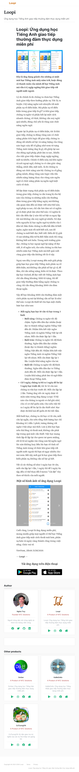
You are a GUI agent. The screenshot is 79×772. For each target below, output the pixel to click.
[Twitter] (18, 629)
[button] (19, 505)
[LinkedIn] (29, 629)
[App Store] (55, 631)
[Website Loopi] (66, 631)
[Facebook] (12, 629)
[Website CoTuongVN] (29, 745)
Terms (28, 764)
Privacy (35, 764)
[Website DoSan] (29, 697)
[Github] (24, 629)
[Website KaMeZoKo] (66, 697)
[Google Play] (49, 631)
